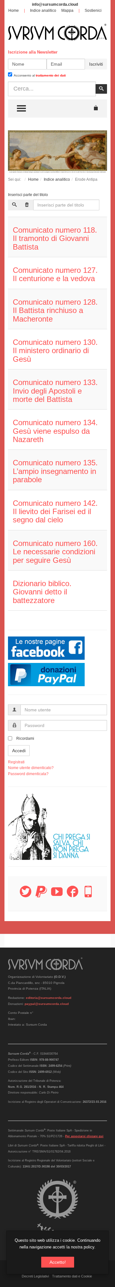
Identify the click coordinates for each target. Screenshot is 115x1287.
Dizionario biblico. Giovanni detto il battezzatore (42, 592)
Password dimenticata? (28, 774)
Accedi (19, 750)
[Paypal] (41, 895)
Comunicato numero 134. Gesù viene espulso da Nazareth (55, 431)
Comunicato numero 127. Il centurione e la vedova (55, 274)
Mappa (67, 10)
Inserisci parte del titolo (28, 195)
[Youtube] (57, 895)
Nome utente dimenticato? (31, 768)
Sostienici (93, 10)
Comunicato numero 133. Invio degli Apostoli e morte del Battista (55, 391)
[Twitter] (25, 895)
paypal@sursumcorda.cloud (47, 1004)
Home (13, 10)
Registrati (16, 762)
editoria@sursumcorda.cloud (48, 998)
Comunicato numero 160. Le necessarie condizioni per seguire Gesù (55, 551)
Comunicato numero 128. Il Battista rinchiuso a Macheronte (55, 310)
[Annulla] (26, 205)
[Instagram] (88, 895)
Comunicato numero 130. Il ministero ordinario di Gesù (55, 350)
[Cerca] (14, 205)
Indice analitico (43, 10)
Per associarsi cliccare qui (84, 1136)
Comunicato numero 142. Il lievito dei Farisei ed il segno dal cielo (55, 511)
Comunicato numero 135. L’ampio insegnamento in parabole (55, 471)
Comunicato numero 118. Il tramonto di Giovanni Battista (55, 238)
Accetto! (58, 1262)
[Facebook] (72, 895)
